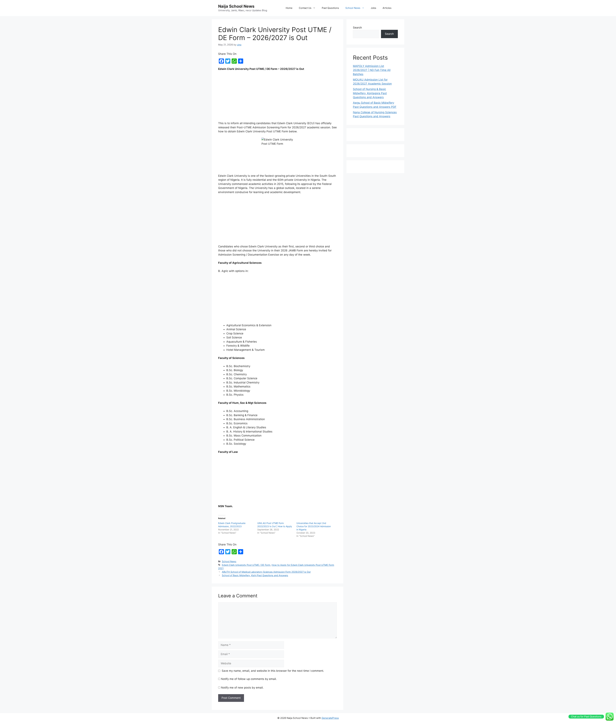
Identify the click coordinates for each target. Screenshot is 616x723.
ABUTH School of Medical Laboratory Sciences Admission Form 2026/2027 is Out (266, 571)
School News (352, 7)
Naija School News (236, 6)
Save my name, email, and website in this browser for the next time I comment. (273, 670)
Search (357, 27)
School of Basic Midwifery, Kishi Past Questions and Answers (255, 575)
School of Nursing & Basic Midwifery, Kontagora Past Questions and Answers (370, 93)
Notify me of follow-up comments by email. (249, 679)
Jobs (373, 7)
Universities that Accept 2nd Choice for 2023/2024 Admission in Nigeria (313, 526)
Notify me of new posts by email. (242, 687)
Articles (387, 7)
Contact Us (305, 7)
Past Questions (330, 7)
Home (289, 7)
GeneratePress (330, 717)
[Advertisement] (277, 97)
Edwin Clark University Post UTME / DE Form (246, 565)
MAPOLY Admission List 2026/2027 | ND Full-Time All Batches (371, 70)
